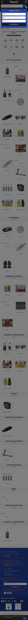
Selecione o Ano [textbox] (6, 20)
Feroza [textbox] (4, 17)
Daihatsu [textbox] (4, 14)
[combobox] (14, 14)
